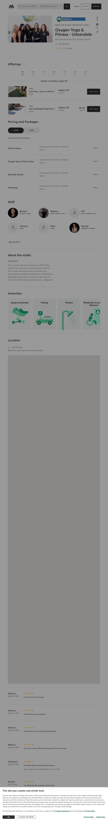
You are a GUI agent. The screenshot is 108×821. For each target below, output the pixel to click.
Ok (8, 817)
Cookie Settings (26, 817)
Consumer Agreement (62, 811)
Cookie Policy (100, 817)
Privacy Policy (90, 811)
